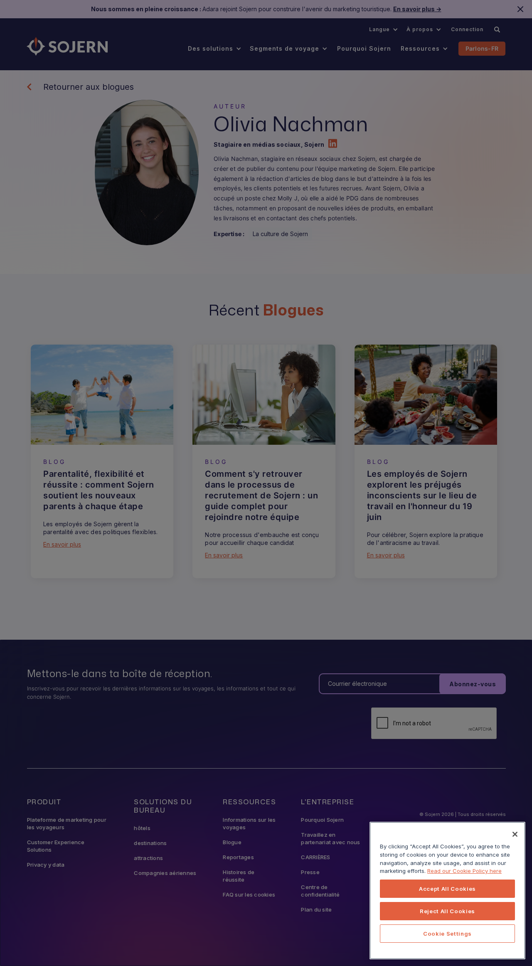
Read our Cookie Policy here (464, 870)
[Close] (515, 834)
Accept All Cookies (447, 888)
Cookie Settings (447, 933)
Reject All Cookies (447, 911)
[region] (447, 890)
